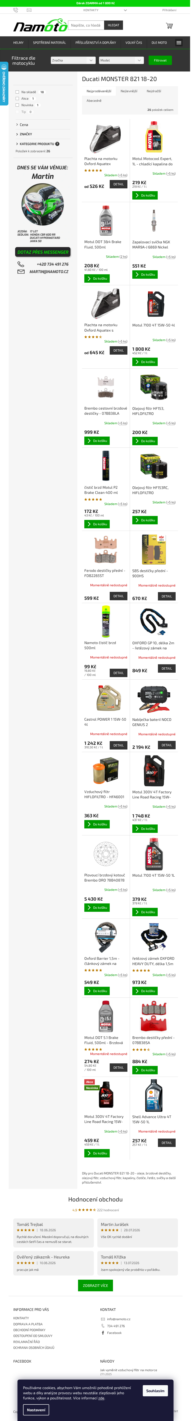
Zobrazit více (95, 1285)
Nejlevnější (129, 91)
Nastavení (36, 1409)
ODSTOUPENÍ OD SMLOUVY (32, 1336)
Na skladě (32, 92)
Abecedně (94, 100)
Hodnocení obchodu (95, 1199)
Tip (26, 112)
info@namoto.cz (118, 1319)
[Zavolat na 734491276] (20, 10)
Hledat (113, 25)
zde (101, 1398)
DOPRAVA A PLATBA (28, 1324)
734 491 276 (116, 1326)
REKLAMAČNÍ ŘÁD (26, 1342)
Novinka (29, 105)
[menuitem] (18, 43)
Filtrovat (160, 60)
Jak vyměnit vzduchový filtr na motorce (128, 1370)
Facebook (114, 1333)
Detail (118, 184)
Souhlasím (155, 1390)
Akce (27, 98)
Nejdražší (154, 91)
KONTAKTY (90, 10)
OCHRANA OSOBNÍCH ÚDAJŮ (33, 1348)
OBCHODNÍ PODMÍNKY (29, 1330)
